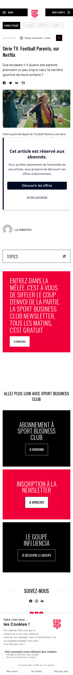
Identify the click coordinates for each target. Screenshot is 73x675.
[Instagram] (36, 601)
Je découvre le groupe (36, 555)
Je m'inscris (20, 341)
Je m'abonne (36, 449)
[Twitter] (10, 82)
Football (29, 25)
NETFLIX (43, 25)
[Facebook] (4, 82)
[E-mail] (23, 82)
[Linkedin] (16, 82)
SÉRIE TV (57, 25)
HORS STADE (11, 25)
